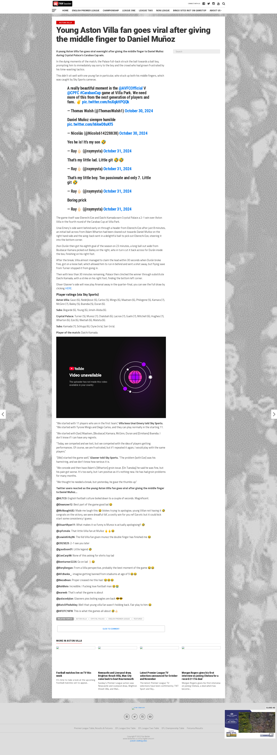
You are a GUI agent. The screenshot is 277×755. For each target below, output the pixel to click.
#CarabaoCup (90, 92)
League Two (146, 10)
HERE (68, 288)
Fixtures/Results (195, 728)
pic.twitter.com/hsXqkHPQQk (105, 101)
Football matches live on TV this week (73, 674)
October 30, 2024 (139, 110)
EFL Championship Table (173, 728)
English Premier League (85, 10)
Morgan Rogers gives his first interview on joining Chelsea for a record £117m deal (200, 675)
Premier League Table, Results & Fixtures (93, 728)
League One (128, 10)
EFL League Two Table (148, 728)
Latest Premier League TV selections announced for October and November (159, 675)
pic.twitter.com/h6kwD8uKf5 (90, 124)
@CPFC (73, 92)
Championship (111, 10)
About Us (215, 10)
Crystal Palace (98, 618)
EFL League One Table (125, 728)
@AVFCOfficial (131, 88)
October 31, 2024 (117, 151)
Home (65, 10)
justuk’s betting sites (138, 740)
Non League (163, 10)
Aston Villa (81, 618)
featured (138, 618)
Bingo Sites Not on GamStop (189, 10)
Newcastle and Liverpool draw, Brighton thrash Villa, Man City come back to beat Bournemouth (116, 675)
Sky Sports (90, 294)
